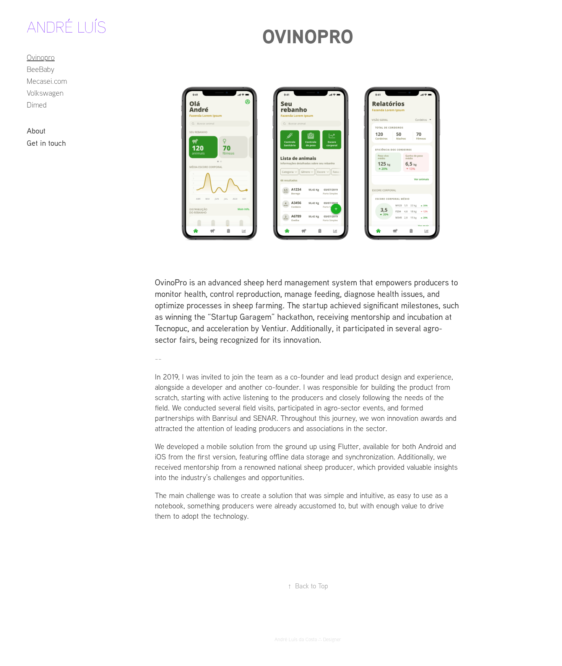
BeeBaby (40, 69)
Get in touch (46, 143)
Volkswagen (45, 93)
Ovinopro (41, 57)
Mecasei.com (47, 81)
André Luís (66, 26)
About (36, 130)
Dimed (37, 104)
